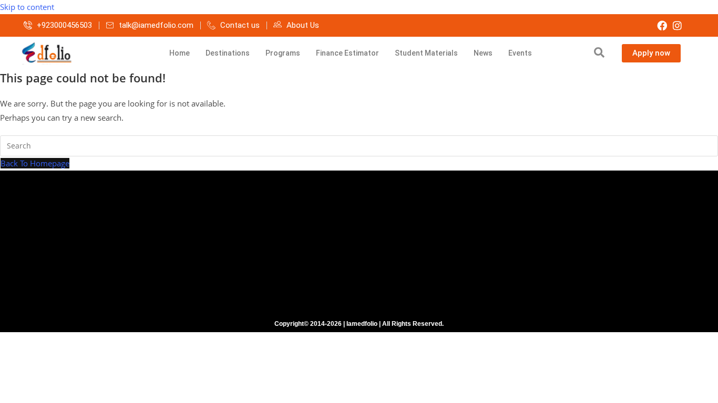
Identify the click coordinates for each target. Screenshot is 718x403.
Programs (282, 53)
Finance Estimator (347, 53)
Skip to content (27, 7)
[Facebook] (662, 25)
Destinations (228, 53)
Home (179, 53)
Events (520, 53)
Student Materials (426, 53)
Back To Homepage (35, 163)
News (483, 53)
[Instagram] (677, 25)
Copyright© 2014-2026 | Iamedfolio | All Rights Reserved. (359, 323)
